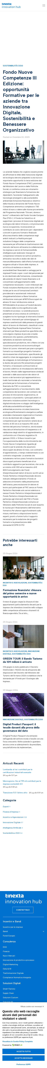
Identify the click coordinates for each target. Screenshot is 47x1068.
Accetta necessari (24, 1058)
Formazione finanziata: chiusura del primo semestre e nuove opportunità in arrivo (22, 593)
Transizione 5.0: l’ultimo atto (15, 792)
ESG (5, 947)
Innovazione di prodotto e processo (18, 960)
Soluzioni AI (8, 1002)
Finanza (6, 951)
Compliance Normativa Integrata (17, 977)
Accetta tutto (24, 1051)
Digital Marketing (10, 964)
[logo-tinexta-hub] (11, 5)
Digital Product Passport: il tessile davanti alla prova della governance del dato (21, 727)
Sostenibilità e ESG (13, 66)
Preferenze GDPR (23, 1064)
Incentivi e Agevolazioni (15, 583)
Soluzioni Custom (10, 997)
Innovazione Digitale (13, 719)
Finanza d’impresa (11, 812)
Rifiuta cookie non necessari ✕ (32, 1006)
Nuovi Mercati (9, 956)
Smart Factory (9, 989)
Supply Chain (8, 993)
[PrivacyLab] (16, 1045)
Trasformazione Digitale (13, 973)
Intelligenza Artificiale (13, 828)
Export (6, 806)
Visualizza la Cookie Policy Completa (17, 1041)
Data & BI (7, 969)
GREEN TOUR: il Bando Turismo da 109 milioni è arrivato (22, 660)
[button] (44, 5)
